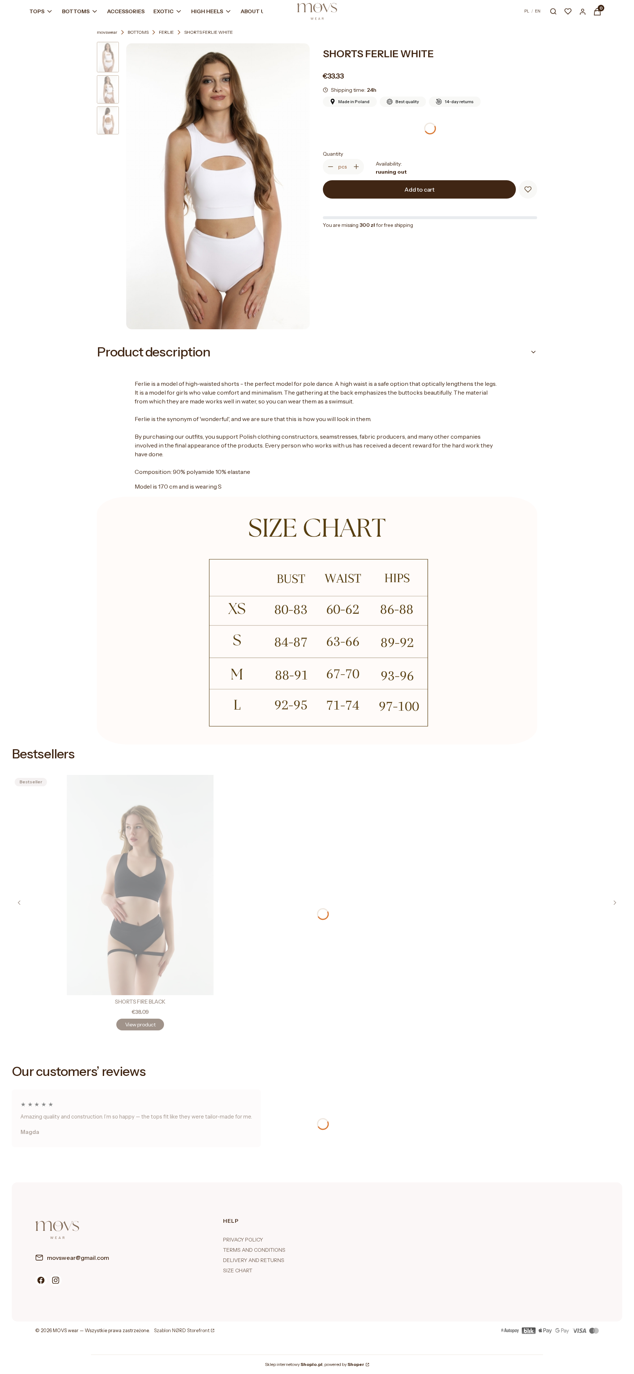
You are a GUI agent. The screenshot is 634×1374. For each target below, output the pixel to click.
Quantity (333, 154)
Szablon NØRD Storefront (181, 1330)
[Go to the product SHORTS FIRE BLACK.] (140, 885)
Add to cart (419, 189)
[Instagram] (56, 1280)
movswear (107, 32)
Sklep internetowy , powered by (314, 1364)
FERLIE (166, 32)
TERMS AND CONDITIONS (254, 1250)
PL (526, 11)
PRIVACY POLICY (243, 1239)
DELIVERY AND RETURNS (253, 1260)
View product (140, 1024)
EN (537, 11)
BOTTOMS (138, 32)
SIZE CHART (237, 1270)
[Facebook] (41, 1280)
